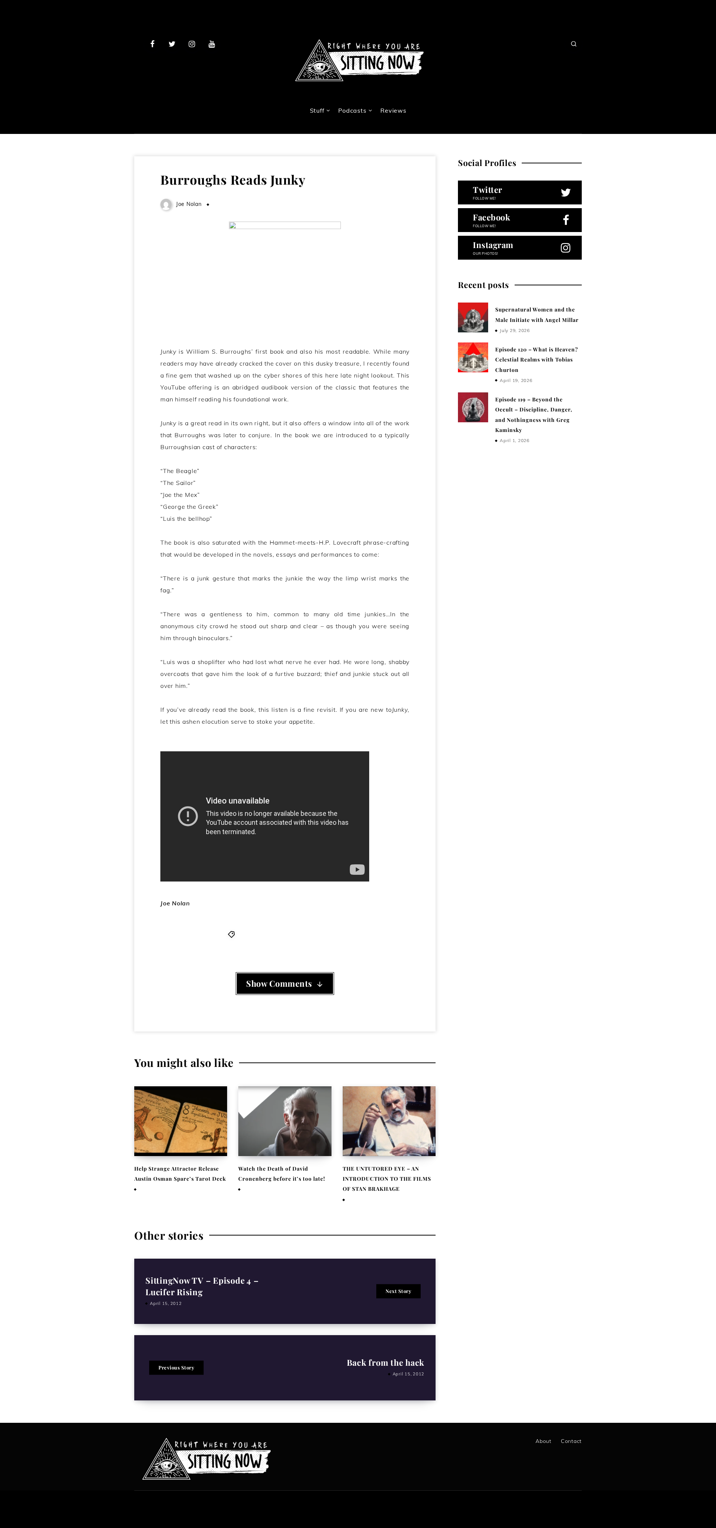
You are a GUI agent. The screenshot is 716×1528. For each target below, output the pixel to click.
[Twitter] (172, 43)
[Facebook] (152, 43)
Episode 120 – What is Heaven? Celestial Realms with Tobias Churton (536, 359)
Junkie (277, 934)
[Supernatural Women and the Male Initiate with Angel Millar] (473, 317)
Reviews (393, 110)
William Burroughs (316, 934)
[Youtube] (211, 43)
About (544, 1441)
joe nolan (251, 934)
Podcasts (352, 110)
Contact (571, 1441)
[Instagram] (192, 43)
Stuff (317, 110)
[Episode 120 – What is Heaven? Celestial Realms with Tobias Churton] (473, 357)
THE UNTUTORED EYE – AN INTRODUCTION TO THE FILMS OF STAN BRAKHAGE (387, 1179)
